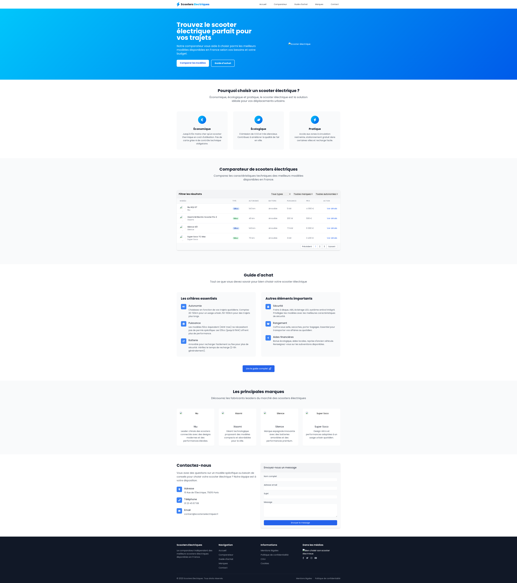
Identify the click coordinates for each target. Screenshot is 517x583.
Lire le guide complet (257, 368)
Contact (335, 4)
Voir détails (332, 208)
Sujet (266, 493)
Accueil (262, 4)
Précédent (307, 246)
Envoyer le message (300, 522)
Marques (319, 4)
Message (268, 502)
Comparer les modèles (193, 62)
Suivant (331, 246)
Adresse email (270, 485)
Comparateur (280, 4)
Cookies (265, 563)
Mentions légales (269, 550)
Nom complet (270, 476)
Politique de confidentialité (275, 554)
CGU (263, 559)
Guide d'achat (301, 4)
